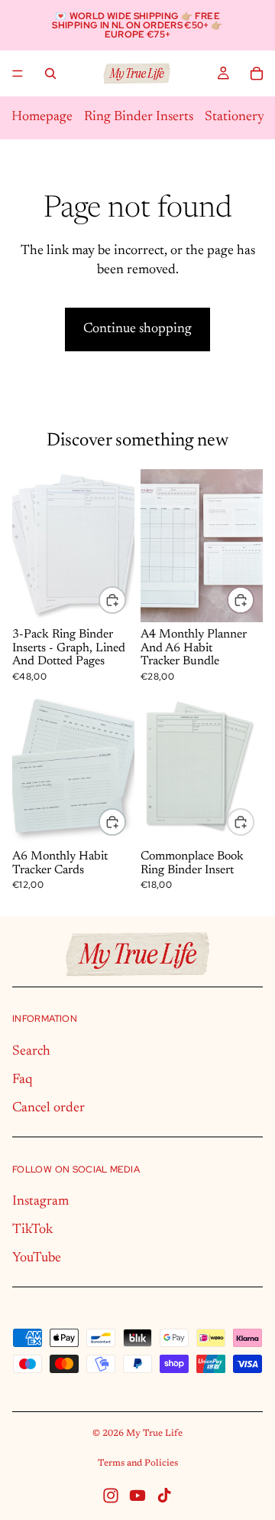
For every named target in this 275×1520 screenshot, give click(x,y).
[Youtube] (137, 1495)
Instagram (40, 1201)
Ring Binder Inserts (138, 117)
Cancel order (48, 1108)
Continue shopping (137, 329)
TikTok (32, 1230)
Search (31, 1051)
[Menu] (17, 73)
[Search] (50, 73)
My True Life (154, 1433)
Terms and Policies (138, 1463)
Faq (22, 1080)
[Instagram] (111, 1495)
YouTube (36, 1258)
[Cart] (256, 73)
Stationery (234, 117)
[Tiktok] (164, 1495)
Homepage (42, 117)
